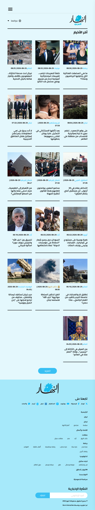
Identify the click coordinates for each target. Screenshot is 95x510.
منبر (68, 438)
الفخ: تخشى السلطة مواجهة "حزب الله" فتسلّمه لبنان (50, 297)
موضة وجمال (69, 464)
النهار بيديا (83, 474)
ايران (85, 416)
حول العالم (37, 464)
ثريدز (33, 404)
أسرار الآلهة (65, 425)
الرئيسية (84, 411)
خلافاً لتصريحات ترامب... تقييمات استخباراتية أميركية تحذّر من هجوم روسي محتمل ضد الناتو (48, 77)
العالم (29, 68)
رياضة (84, 68)
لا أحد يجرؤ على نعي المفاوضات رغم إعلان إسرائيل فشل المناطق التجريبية (21, 135)
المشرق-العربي (80, 180)
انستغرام (52, 404)
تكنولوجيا (83, 456)
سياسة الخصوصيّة (80, 479)
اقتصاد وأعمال (81, 430)
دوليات (57, 68)
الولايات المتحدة (25, 286)
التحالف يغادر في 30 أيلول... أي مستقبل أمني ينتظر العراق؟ (75, 190)
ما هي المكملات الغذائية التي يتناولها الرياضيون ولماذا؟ (75, 76)
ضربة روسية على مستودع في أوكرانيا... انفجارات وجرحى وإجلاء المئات (75, 242)
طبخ (59, 464)
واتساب (24, 404)
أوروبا (84, 234)
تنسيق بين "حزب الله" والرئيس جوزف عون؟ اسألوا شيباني (22, 242)
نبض (42, 404)
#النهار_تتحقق (81, 469)
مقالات (84, 434)
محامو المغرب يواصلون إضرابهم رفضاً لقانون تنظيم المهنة (48, 190)
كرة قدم (84, 446)
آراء (58, 234)
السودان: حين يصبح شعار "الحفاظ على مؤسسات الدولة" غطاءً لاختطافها (48, 242)
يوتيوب (63, 404)
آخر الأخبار (80, 32)
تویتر (83, 404)
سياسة (85, 425)
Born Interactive (68, 505)
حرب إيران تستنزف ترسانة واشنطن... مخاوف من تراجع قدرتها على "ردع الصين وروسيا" (20, 299)
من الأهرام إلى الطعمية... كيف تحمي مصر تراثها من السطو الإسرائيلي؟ (20, 190)
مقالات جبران (58, 438)
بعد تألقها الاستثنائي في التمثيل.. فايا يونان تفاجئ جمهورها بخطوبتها (48, 135)
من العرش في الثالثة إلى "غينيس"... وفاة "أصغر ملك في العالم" (75, 352)
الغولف (26, 446)
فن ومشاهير (54, 123)
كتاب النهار (52, 286)
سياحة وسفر (49, 464)
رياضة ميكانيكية (50, 446)
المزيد (47, 371)
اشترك (42, 495)
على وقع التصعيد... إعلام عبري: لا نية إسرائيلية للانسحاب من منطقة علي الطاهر (75, 135)
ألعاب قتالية (37, 446)
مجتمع (76, 425)
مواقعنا (14, 21)
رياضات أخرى (83, 451)
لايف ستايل (83, 461)
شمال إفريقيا (54, 180)
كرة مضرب (63, 446)
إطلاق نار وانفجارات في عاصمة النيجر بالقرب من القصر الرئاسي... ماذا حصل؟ (76, 299)
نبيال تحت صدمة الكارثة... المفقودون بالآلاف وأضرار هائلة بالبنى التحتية (20, 76)
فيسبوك (74, 404)
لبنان (85, 123)
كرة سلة (74, 446)
